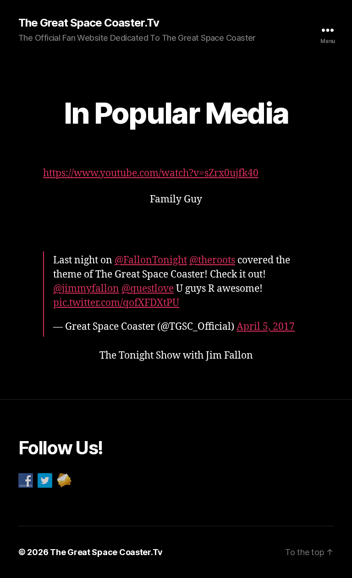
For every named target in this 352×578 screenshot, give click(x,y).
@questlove (147, 289)
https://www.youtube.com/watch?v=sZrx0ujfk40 (150, 173)
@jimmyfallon (86, 289)
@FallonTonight (151, 260)
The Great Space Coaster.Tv (88, 22)
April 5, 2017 (265, 327)
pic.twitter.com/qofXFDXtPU (116, 303)
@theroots (212, 260)
